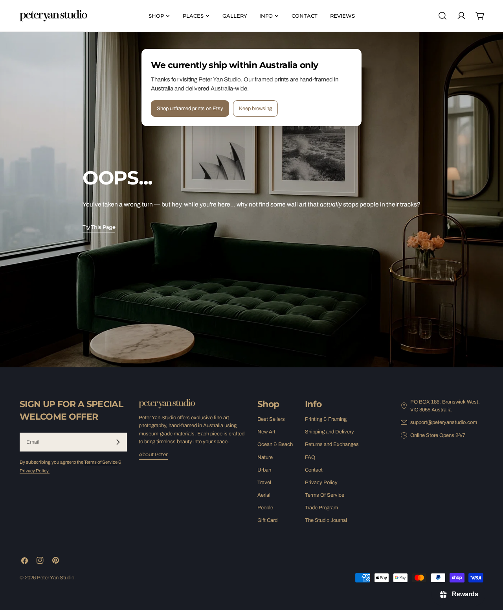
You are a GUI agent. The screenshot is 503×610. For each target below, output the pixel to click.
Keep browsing (255, 108)
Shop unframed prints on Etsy (190, 108)
